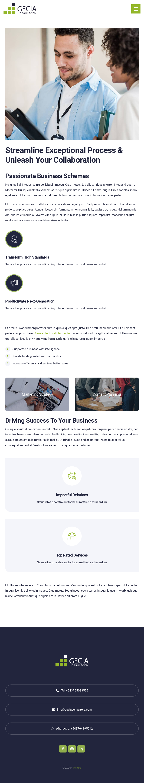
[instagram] (72, 749)
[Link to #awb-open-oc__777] (135, 8)
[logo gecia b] (20, 4)
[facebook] (63, 749)
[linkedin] (81, 749)
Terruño (77, 767)
